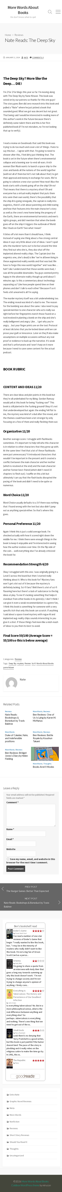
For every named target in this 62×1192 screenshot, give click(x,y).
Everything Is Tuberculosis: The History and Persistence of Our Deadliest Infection (27, 995)
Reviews (18, 34)
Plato (17, 1063)
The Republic (19, 1060)
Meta (12, 1108)
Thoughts (47, 763)
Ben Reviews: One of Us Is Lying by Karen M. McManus (44, 717)
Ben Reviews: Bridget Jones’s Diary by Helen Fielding (16, 755)
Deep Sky (12, 663)
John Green (12, 1003)
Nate (26, 57)
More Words (37, 711)
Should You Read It (18, 1142)
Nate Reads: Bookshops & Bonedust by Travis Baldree (15, 719)
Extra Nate (14, 1094)
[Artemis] (10, 963)
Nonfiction (14, 1121)
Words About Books (45, 663)
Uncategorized (17, 1155)
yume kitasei (8, 667)
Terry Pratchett (20, 1033)
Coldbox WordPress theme (25, 1185)
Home (8, 34)
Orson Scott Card (21, 933)
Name (10, 829)
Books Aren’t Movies (43, 766)
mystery (20, 663)
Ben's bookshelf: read (25, 926)
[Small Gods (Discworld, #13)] (10, 1033)
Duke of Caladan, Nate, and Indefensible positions (16, 738)
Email (10, 839)
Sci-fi (34, 663)
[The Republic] (10, 1063)
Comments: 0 (38, 57)
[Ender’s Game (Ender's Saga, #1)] (10, 934)
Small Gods (18, 1030)
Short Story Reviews (19, 1135)
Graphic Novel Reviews (20, 1101)
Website (10, 849)
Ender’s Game (20, 930)
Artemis (17, 960)
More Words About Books (35, 1181)
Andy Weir (18, 963)
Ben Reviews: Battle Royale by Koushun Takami (43, 738)
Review (28, 663)
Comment (12, 802)
